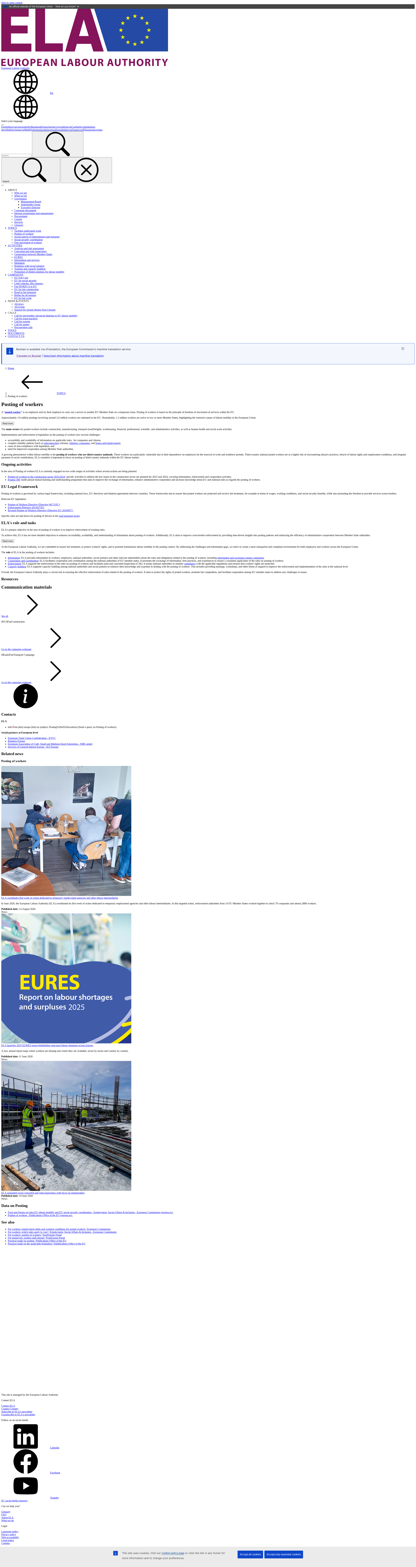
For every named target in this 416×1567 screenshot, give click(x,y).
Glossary (18, 225)
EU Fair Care (21, 277)
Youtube (54, 1497)
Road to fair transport (25, 292)
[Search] (57, 144)
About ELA (7, 1517)
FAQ (3, 1514)
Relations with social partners (29, 266)
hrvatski (84, 127)
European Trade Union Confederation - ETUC (32, 738)
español (24, 127)
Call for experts (22, 321)
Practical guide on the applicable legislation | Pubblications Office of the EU (46, 1243)
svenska (98, 129)
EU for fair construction (26, 289)
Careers (18, 219)
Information (14, 557)
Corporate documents (25, 210)
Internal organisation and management (33, 213)
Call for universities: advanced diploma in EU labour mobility (45, 315)
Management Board (31, 201)
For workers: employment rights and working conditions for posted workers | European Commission (59, 1229)
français (68, 127)
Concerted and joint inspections (30, 251)
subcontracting (51, 443)
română (61, 129)
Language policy (10, 1531)
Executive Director (30, 207)
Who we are (20, 192)
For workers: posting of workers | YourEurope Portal (35, 1235)
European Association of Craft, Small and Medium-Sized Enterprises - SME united (50, 744)
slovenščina (82, 129)
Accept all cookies (250, 1554)
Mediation (19, 263)
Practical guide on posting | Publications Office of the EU (37, 1240)
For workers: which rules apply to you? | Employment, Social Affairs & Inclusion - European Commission (62, 1232)
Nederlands (35, 129)
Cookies (5, 1543)
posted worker (13, 412)
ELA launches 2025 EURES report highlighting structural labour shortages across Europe (47, 1045)
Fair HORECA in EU (25, 286)
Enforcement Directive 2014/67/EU (26, 507)
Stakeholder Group (30, 204)
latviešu (5, 129)
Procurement (20, 216)
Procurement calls (23, 327)
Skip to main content (11, 2)
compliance (190, 563)
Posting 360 (14, 479)
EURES (18, 257)
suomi (91, 129)
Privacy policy (8, 1534)
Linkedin (54, 1447)
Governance (20, 198)
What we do (20, 195)
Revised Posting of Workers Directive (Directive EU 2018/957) (40, 510)
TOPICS (12, 228)
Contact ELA (8, 1405)
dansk (38, 127)
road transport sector (69, 516)
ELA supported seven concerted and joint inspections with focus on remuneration (42, 1192)
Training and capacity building (30, 269)
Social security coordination (28, 239)
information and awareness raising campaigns (240, 557)
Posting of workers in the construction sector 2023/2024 (36, 476)
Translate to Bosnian (28, 355)
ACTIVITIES (15, 245)
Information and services (26, 260)
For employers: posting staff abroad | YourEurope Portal (36, 1237)
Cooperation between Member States (33, 254)
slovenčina (70, 129)
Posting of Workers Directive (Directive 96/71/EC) (34, 504)
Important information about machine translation (74, 355)
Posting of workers (24, 233)
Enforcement (14, 563)
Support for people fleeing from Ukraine (35, 309)
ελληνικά (59, 127)
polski (44, 129)
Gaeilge (76, 127)
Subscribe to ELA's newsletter (16, 1411)
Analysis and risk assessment (29, 248)
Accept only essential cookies (284, 1554)
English (5, 127)
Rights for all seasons (25, 295)
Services (18, 222)
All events (19, 307)
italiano (91, 127)
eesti (52, 127)
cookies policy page (173, 1553)
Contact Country (9, 1408)
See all (4, 616)
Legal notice (7, 1540)
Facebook (55, 1472)
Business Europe (16, 741)
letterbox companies (79, 443)
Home (11, 368)
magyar (20, 129)
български (14, 127)
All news (19, 304)
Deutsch (45, 127)
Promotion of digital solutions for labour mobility (39, 271)
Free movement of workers (28, 242)
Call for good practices (26, 318)
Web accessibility (10, 1537)
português (53, 129)
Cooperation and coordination (23, 560)
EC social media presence (14, 1500)
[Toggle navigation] (2, 185)
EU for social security (25, 280)
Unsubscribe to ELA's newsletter (18, 1414)
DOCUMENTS (16, 333)
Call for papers (21, 324)
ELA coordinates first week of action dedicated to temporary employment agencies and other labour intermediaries (59, 898)
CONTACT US (16, 336)
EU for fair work (23, 298)
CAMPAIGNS (15, 274)
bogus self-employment (107, 443)
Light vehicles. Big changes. (28, 283)
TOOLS (12, 330)
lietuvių (13, 129)
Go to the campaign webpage (16, 649)
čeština (31, 127)
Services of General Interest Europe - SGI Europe (33, 746)
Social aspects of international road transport (36, 236)
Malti (27, 129)
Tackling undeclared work (27, 230)
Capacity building (17, 566)
